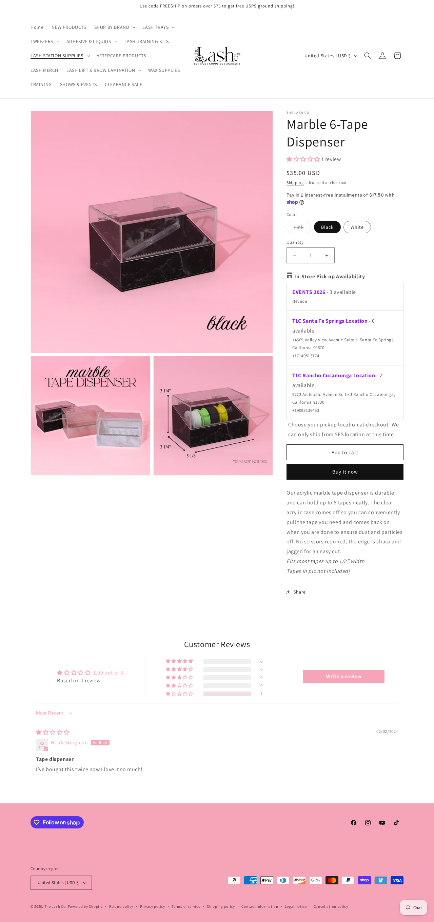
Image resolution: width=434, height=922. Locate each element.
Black (327, 227)
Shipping (295, 182)
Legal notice (296, 906)
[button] (114, 27)
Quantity (295, 242)
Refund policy (121, 906)
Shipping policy (221, 906)
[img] (53, 732)
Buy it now (345, 471)
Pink (302, 228)
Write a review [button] (344, 676)
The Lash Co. (56, 906)
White (357, 227)
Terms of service (186, 906)
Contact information (259, 906)
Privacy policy (152, 906)
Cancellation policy (331, 906)
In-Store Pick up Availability (329, 276)
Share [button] (299, 592)
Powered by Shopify (85, 906)
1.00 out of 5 (108, 672)
